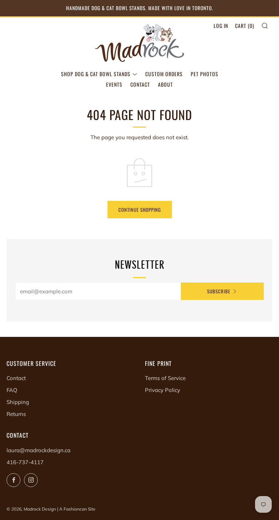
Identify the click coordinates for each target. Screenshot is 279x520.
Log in (221, 25)
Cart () (244, 25)
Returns (16, 413)
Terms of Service (165, 378)
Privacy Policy (162, 390)
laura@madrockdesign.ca (38, 450)
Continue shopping (139, 209)
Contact (140, 84)
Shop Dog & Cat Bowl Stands (95, 74)
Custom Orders (164, 74)
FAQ (12, 390)
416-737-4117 (25, 462)
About (165, 84)
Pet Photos (204, 74)
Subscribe (218, 291)
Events (114, 84)
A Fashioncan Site (77, 509)
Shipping (18, 402)
